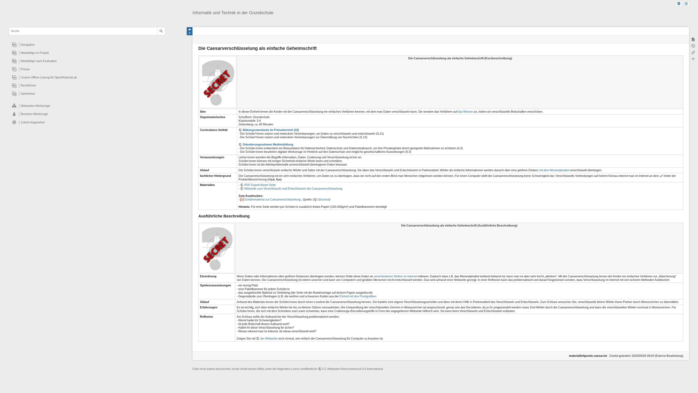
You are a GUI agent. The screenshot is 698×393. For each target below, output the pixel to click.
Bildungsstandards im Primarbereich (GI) (271, 130)
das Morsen (465, 111)
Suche (161, 31)
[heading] (87, 45)
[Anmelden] (686, 3)
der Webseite (268, 338)
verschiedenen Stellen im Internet (395, 276)
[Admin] (679, 3)
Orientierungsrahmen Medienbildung (268, 144)
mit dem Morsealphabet (554, 170)
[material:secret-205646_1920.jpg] (217, 82)
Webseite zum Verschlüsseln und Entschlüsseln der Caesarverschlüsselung (293, 188)
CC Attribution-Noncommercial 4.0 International (352, 368)
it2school (323, 199)
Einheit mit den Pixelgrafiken (358, 296)
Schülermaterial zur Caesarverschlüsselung (272, 199)
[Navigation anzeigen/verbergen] (189, 31)
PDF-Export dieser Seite (260, 184)
